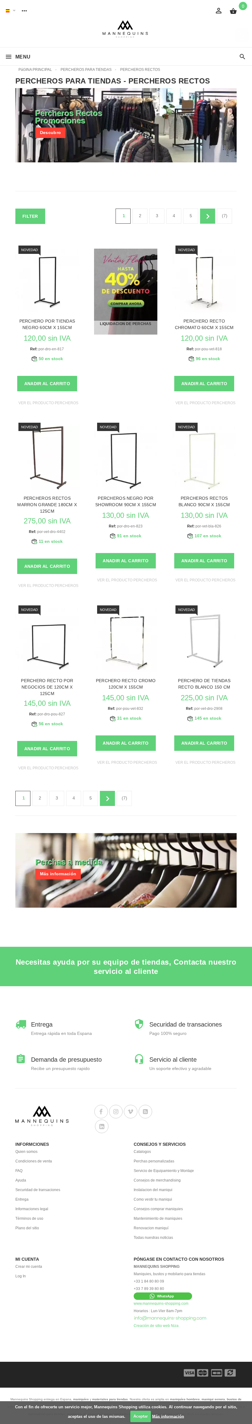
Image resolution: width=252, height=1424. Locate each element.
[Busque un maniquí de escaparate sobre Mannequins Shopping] (242, 57)
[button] (163, 1296)
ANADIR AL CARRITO (47, 383)
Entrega (22, 1199)
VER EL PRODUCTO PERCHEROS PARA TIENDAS (62, 403)
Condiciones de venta (33, 1161)
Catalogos (142, 1151)
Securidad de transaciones (37, 1190)
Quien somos (26, 1151)
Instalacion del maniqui (153, 1190)
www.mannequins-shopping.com (161, 1303)
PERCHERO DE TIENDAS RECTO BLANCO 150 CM (204, 684)
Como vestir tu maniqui (153, 1199)
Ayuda (20, 1180)
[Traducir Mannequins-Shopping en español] (8, 10)
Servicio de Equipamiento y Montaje (164, 1171)
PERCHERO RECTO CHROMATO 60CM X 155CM (204, 324)
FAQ (18, 1171)
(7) (224, 215)
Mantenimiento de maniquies (158, 1218)
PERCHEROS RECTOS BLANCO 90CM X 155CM (204, 501)
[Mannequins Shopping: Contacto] (170, 1318)
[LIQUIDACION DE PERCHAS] (126, 291)
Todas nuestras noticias (153, 1237)
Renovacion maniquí (151, 1228)
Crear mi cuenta (28, 1266)
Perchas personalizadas (154, 1161)
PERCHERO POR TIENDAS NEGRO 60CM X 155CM (47, 324)
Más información (168, 1416)
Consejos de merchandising (157, 1180)
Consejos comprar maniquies (158, 1209)
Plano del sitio (27, 1228)
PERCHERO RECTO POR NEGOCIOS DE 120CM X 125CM (47, 687)
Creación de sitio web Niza (156, 1326)
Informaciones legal (31, 1209)
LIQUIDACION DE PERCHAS (125, 324)
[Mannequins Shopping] (126, 29)
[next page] (207, 216)
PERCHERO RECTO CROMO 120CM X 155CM (126, 684)
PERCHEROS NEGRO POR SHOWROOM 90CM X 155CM (125, 501)
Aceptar (140, 1416)
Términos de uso (29, 1218)
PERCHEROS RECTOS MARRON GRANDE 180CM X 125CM (47, 505)
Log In (20, 1276)
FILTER (30, 216)
